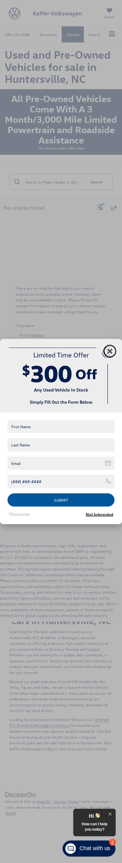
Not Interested (99, 514)
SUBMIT (61, 499)
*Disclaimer (19, 514)
